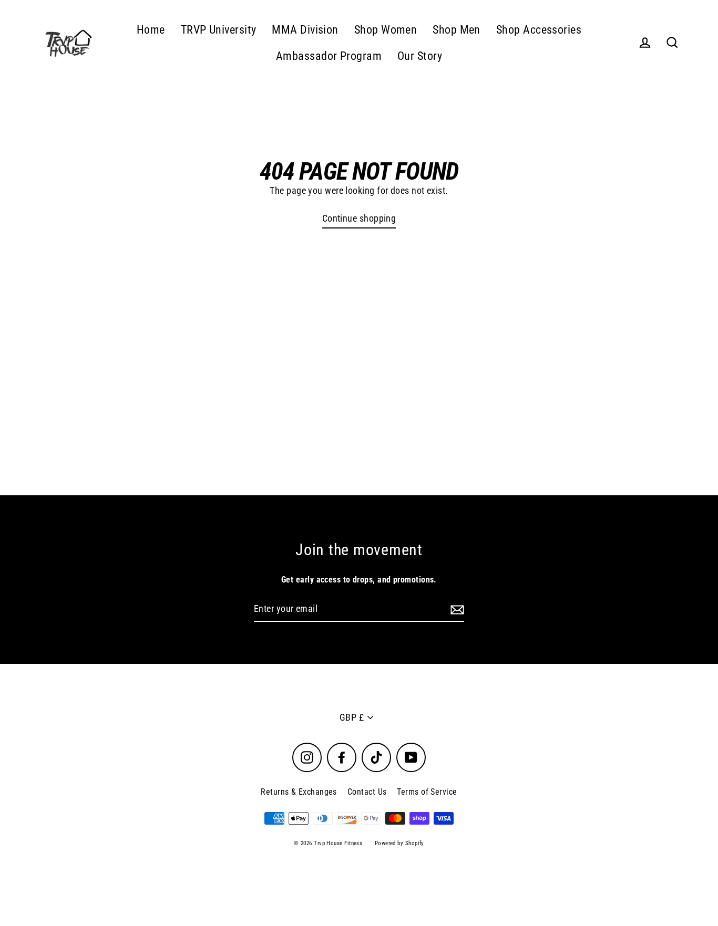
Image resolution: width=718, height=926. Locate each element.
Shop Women (385, 29)
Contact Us (367, 792)
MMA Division (305, 29)
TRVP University (219, 29)
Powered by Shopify (399, 843)
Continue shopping (359, 218)
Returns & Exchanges (299, 792)
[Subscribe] (455, 609)
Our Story (419, 56)
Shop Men (456, 29)
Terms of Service (427, 792)
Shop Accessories (538, 29)
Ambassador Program (329, 56)
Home (151, 29)
